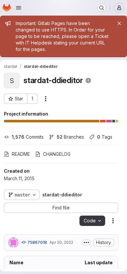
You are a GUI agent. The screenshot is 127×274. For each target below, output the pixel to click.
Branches (70, 137)
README (21, 154)
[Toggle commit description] (86, 242)
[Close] (119, 23)
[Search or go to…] (102, 8)
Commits (28, 137)
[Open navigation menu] (18, 8)
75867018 (36, 242)
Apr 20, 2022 (61, 242)
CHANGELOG (57, 154)
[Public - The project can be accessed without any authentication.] (88, 80)
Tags (104, 137)
